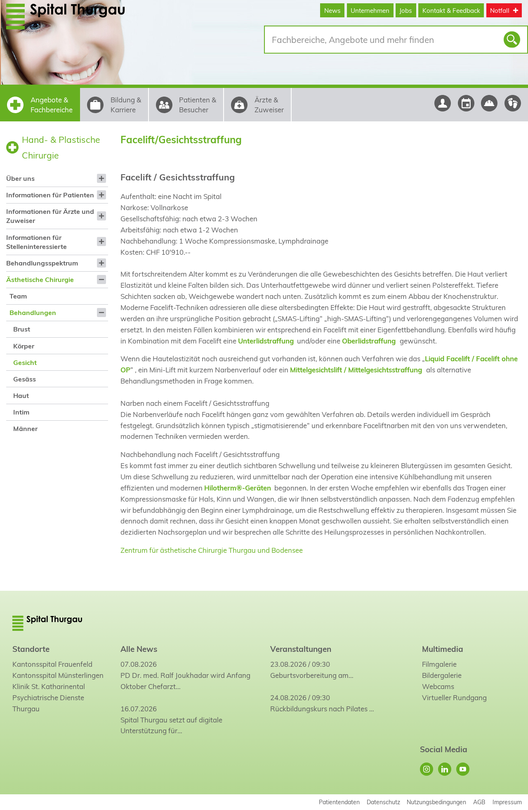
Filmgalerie (439, 664)
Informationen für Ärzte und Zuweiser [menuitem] (50, 216)
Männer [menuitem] (25, 428)
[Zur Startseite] (79, 16)
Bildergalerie (442, 675)
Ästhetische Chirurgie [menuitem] (40, 279)
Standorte (31, 649)
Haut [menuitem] (21, 395)
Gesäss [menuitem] (24, 379)
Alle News (138, 649)
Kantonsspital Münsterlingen (58, 675)
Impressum (507, 801)
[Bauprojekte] (489, 103)
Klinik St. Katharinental (48, 686)
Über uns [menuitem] (20, 178)
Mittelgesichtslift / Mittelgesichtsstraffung (356, 369)
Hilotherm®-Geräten (237, 487)
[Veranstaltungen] (466, 103)
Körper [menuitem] (23, 346)
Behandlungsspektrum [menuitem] (42, 263)
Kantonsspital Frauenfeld (52, 664)
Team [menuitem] (18, 296)
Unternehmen (370, 10)
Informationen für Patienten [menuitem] (50, 195)
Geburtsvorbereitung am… (312, 675)
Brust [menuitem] (21, 329)
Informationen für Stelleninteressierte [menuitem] (36, 242)
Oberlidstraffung (369, 340)
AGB (479, 801)
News (332, 10)
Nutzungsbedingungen (436, 801)
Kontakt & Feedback (451, 10)
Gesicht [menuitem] (25, 362)
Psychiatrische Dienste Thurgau (48, 703)
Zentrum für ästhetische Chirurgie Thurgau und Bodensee (211, 550)
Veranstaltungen (300, 649)
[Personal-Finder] (442, 103)
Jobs (405, 10)
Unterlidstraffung (266, 340)
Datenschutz (383, 801)
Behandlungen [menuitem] (32, 312)
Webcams (438, 686)
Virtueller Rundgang (454, 697)
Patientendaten (339, 801)
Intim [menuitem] (21, 412)
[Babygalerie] (513, 103)
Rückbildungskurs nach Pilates (319, 708)
